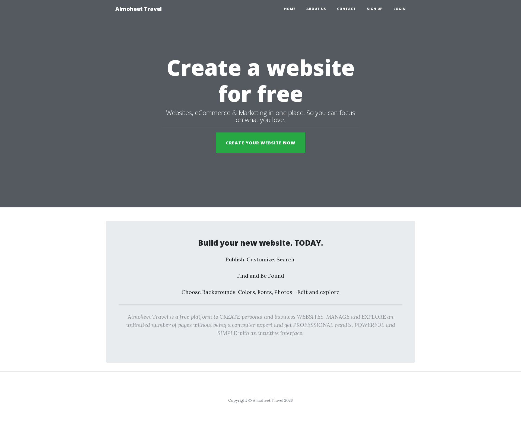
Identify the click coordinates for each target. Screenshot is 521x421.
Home (290, 9)
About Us (316, 9)
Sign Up (375, 9)
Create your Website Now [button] (261, 143)
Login (399, 9)
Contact (346, 9)
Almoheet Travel (138, 8)
